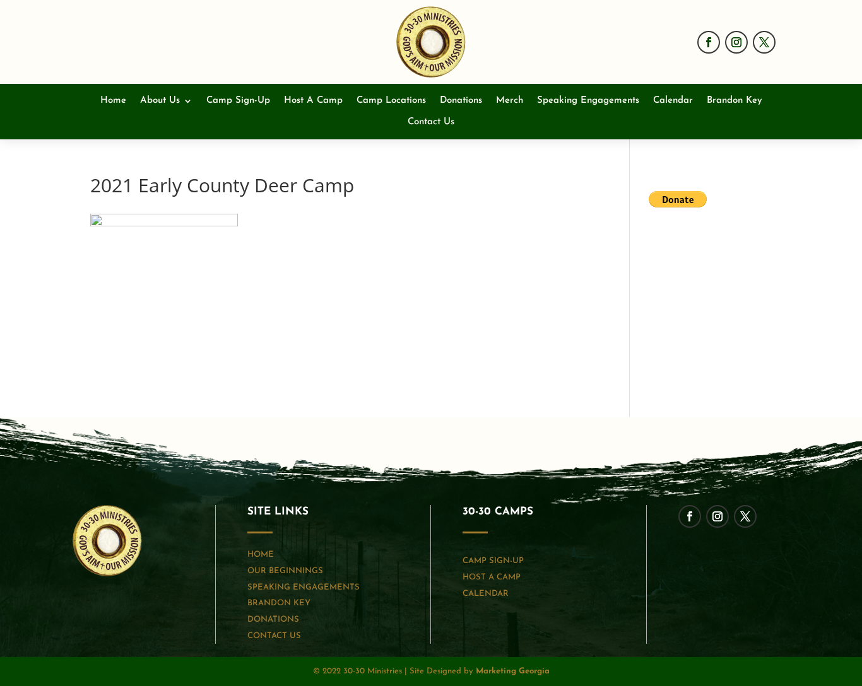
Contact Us (431, 122)
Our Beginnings (285, 571)
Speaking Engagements (588, 100)
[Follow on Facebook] (708, 42)
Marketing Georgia (513, 671)
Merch (509, 100)
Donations (461, 100)
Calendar (673, 100)
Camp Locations (391, 100)
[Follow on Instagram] (736, 42)
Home (113, 100)
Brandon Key (734, 100)
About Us (160, 100)
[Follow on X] (764, 42)
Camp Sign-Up (238, 100)
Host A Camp (313, 100)
